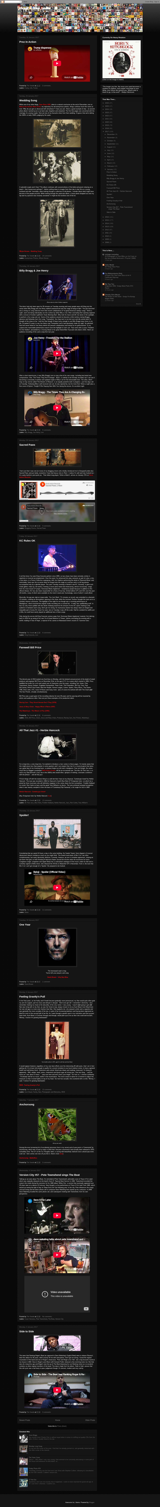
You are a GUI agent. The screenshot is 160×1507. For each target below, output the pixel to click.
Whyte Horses (43, 258)
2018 (107, 128)
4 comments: (47, 633)
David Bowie (29, 984)
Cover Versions (30, 1319)
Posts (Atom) (61, 1426)
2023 (107, 112)
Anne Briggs (33, 1435)
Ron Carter (73, 803)
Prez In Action (27, 41)
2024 (107, 109)
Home (57, 1420)
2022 (107, 116)
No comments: (47, 1316)
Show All (138, 304)
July (108, 150)
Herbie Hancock (59, 803)
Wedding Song (28, 100)
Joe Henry (36, 432)
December (111, 134)
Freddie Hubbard (47, 803)
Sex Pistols (77, 718)
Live (42, 432)
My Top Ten (109, 284)
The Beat (51, 1319)
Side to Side (26, 1331)
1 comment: (46, 982)
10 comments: (47, 256)
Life (31, 88)
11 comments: (47, 910)
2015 (107, 220)
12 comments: (47, 800)
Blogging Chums (30, 528)
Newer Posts (24, 1420)
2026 (107, 103)
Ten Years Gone (34, 1457)
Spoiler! (24, 815)
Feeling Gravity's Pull (32, 996)
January (110, 169)
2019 (107, 125)
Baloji (26, 912)
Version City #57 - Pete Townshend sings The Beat (49, 1174)
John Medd (109, 265)
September (111, 144)
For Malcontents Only (113, 273)
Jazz (67, 803)
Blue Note (38, 803)
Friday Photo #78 (35, 1468)
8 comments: (47, 715)
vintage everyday (112, 254)
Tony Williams (83, 803)
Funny (27, 88)
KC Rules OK (27, 540)
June (109, 153)
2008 (107, 242)
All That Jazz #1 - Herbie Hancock (39, 730)
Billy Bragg (28, 432)
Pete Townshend (41, 1319)
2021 (107, 119)
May (109, 156)
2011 (107, 233)
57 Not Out (32, 1480)
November (111, 137)
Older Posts (90, 1420)
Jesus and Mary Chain (48, 718)
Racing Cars (68, 718)
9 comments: (47, 430)
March (109, 163)
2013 (107, 226)
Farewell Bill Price (30, 647)
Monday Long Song (35, 1446)
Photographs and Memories (51, 1092)
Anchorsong (26, 1104)
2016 (26, 718)
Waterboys (85, 718)
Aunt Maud (28, 1092)
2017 (107, 131)
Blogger (91, 1502)
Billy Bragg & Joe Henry (33, 270)
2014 (107, 223)
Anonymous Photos (31, 258)
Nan (39, 1092)
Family (35, 1092)
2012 (107, 230)
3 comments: (47, 526)
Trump (35, 88)
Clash (38, 718)
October (110, 141)
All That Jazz (29, 803)
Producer (60, 718)
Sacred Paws (27, 444)
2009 (107, 239)
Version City (59, 1319)
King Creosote (29, 635)
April (109, 160)
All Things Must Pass (112, 267)
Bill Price (32, 718)
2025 (107, 106)
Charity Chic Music (112, 295)
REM (63, 1092)
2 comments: (47, 86)
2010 (107, 236)
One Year (24, 924)
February (110, 166)
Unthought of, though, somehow (33, 8)
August (110, 147)
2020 (107, 122)
